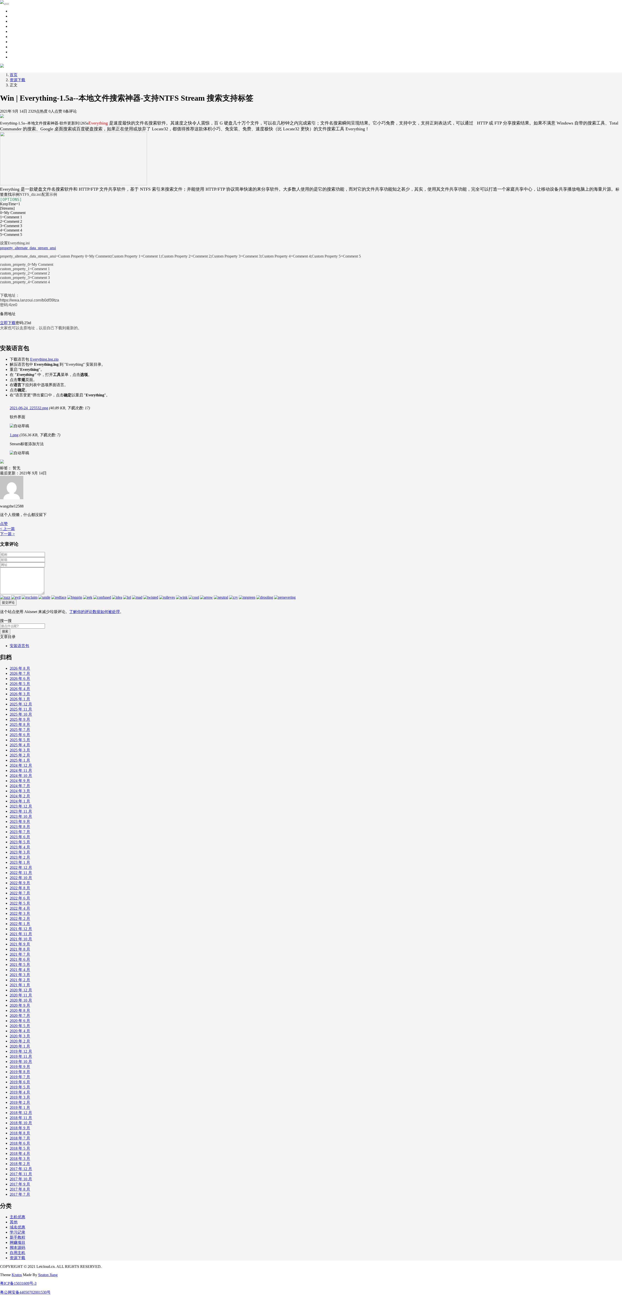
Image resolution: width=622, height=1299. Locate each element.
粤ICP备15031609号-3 (18, 1283)
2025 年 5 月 (20, 740)
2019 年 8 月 (20, 1072)
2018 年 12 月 (21, 1113)
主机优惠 (17, 47)
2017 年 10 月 (21, 1179)
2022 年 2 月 (20, 918)
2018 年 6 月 (20, 1143)
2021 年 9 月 (20, 944)
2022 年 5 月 (20, 903)
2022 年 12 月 (21, 867)
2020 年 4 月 (20, 1031)
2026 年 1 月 (20, 699)
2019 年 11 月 (21, 1056)
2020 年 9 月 (20, 1005)
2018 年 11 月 (21, 1118)
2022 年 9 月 (20, 883)
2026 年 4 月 (20, 689)
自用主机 (17, 42)
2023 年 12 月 (21, 806)
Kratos (17, 1275)
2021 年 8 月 (20, 949)
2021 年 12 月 (21, 929)
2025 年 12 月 (21, 704)
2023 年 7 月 (20, 832)
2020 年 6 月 (20, 1021)
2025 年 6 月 (20, 735)
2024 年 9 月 (20, 781)
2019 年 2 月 (20, 1102)
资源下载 (17, 21)
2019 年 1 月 (20, 1107)
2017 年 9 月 (20, 1184)
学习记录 (17, 16)
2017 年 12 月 (21, 1169)
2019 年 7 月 (20, 1077)
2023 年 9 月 (20, 821)
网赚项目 (17, 57)
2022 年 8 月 (20, 888)
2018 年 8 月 (20, 1133)
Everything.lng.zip (44, 359)
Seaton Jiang (48, 1275)
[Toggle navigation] (7, 4)
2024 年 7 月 (20, 786)
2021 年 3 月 (20, 975)
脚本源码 (17, 37)
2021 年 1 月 (20, 985)
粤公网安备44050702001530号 (25, 1292)
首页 (13, 11)
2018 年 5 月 (20, 1148)
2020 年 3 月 (20, 1036)
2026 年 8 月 (20, 668)
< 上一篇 (7, 529)
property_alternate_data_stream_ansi (28, 248)
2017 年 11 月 (21, 1174)
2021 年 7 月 (20, 954)
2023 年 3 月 (20, 852)
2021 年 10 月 (21, 939)
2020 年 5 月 (20, 1026)
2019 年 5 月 (20, 1087)
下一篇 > (7, 534)
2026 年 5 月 (20, 684)
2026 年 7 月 (20, 673)
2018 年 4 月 (20, 1153)
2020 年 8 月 (20, 1010)
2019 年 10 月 (21, 1061)
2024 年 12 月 (21, 765)
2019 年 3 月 (20, 1097)
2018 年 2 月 (20, 1164)
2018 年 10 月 (21, 1123)
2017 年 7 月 (20, 1194)
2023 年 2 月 (20, 857)
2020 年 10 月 (21, 1000)
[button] (4, 524)
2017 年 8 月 (20, 1189)
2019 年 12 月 (21, 1051)
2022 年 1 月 (20, 924)
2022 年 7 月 (20, 893)
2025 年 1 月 (20, 760)
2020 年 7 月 (20, 1016)
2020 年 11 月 (21, 995)
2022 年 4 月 (20, 908)
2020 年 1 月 (20, 1046)
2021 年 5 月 (20, 964)
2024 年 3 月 (20, 791)
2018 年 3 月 (20, 1159)
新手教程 (17, 26)
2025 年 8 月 (20, 724)
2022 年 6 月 (20, 898)
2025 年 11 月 (21, 709)
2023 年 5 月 (20, 842)
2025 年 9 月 (20, 719)
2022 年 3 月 (20, 913)
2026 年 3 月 (20, 694)
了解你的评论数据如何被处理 (94, 612)
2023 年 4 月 (20, 847)
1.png (14, 435)
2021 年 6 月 (20, 959)
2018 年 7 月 (20, 1138)
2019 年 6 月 (20, 1082)
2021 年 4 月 (20, 970)
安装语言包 (19, 646)
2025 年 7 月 (20, 730)
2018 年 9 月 (20, 1128)
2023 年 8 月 (20, 827)
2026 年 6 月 (20, 678)
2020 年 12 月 (21, 990)
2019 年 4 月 (20, 1092)
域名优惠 (17, 52)
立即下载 (8, 323)
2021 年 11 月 (21, 934)
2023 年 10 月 (21, 816)
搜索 (5, 631)
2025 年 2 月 (20, 755)
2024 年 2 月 (20, 796)
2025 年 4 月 (20, 745)
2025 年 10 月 (21, 714)
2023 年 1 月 (20, 862)
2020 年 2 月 (20, 1041)
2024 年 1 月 (20, 801)
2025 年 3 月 (20, 750)
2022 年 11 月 (21, 873)
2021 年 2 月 (20, 980)
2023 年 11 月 (21, 811)
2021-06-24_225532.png (29, 408)
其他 (13, 31)
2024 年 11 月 (21, 770)
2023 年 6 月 (20, 837)
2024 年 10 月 (21, 776)
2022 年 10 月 (21, 878)
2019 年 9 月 (20, 1067)
